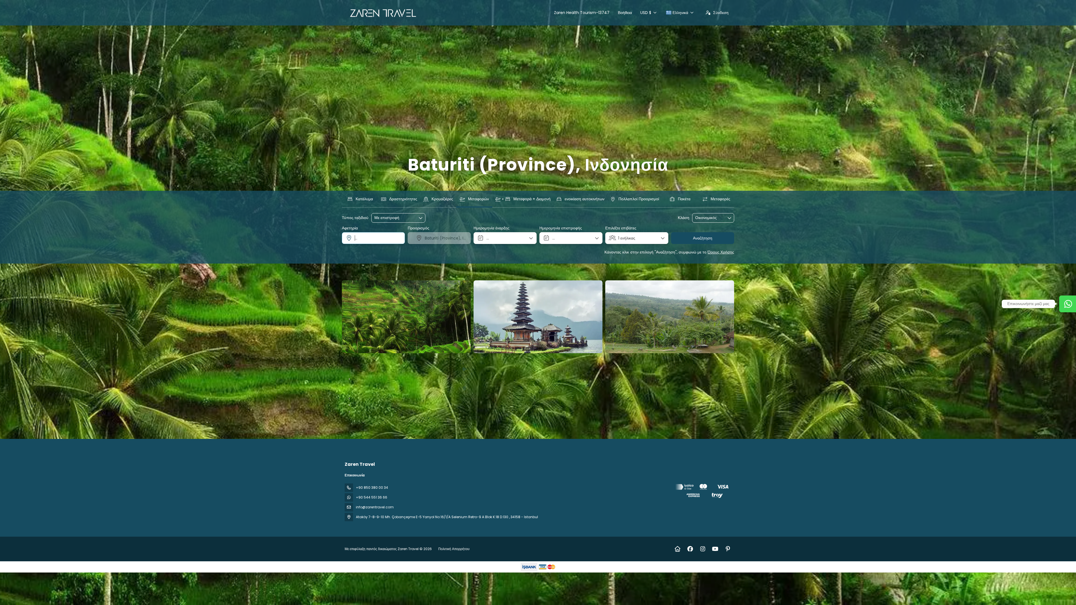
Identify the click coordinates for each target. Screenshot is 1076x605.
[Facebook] (690, 549)
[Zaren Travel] (702, 492)
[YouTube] (715, 549)
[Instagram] (702, 549)
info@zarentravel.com (375, 507)
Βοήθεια (625, 12)
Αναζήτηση (702, 238)
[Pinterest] (727, 549)
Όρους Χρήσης (721, 252)
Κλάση (683, 217)
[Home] (677, 549)
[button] (353, 316)
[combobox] (373, 238)
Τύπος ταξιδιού (355, 217)
